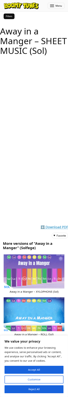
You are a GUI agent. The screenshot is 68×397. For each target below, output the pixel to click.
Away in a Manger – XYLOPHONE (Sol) (34, 291)
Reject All (34, 389)
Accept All (34, 369)
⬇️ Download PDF (54, 227)
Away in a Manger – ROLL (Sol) (34, 334)
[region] (34, 366)
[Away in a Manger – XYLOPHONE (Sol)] (34, 271)
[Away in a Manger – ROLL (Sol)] (34, 314)
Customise (34, 379)
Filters (9, 16)
